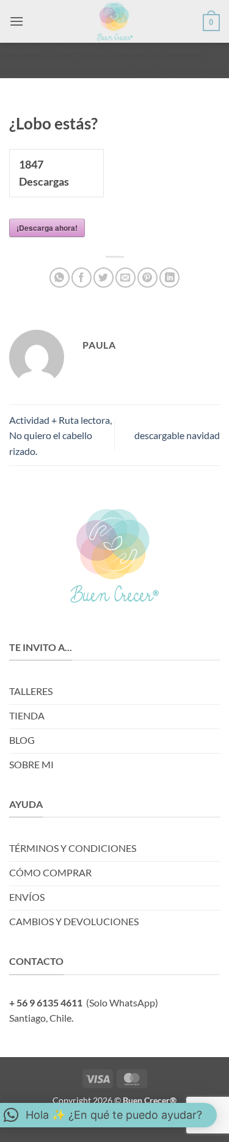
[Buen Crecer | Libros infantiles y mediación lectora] (115, 21)
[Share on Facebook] (81, 277)
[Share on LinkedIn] (169, 277)
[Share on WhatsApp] (59, 277)
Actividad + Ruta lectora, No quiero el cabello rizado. (60, 435)
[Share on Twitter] (103, 277)
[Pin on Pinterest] (147, 277)
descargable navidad (177, 435)
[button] (16, 21)
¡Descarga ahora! (47, 227)
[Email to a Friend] (125, 277)
